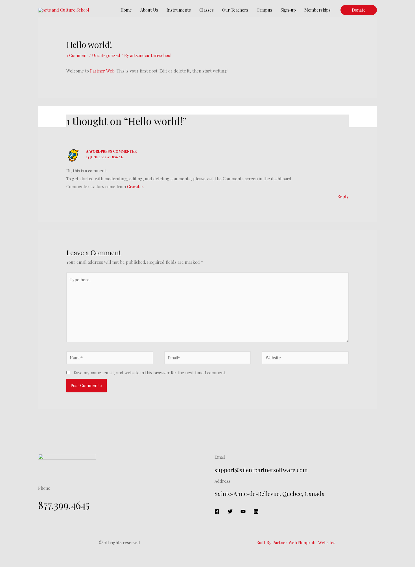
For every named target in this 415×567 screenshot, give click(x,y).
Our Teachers (235, 10)
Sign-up (288, 10)
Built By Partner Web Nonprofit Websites (295, 542)
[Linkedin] (256, 511)
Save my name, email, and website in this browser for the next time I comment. (150, 372)
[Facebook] (217, 511)
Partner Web (102, 71)
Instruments (179, 10)
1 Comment (77, 55)
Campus (264, 10)
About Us (149, 10)
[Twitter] (230, 511)
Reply (343, 196)
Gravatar (135, 186)
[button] (358, 10)
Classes (206, 10)
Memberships (317, 10)
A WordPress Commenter (111, 151)
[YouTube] (243, 511)
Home (126, 10)
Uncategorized (106, 55)
